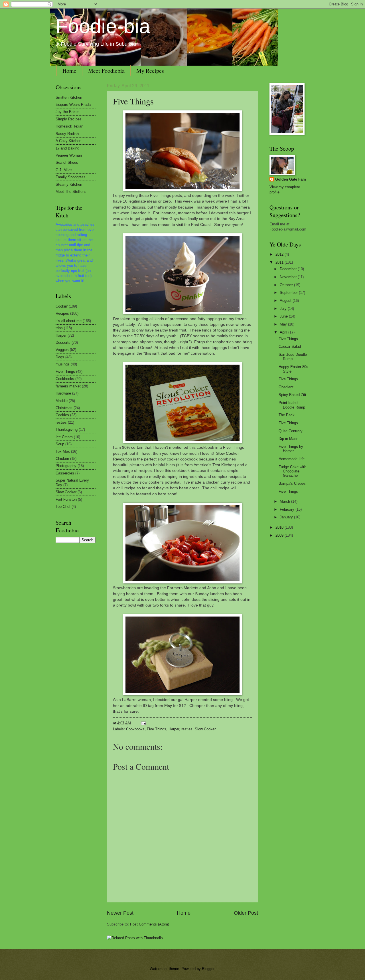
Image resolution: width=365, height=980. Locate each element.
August (286, 300)
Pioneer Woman (69, 155)
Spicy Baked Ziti (292, 395)
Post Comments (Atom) (149, 924)
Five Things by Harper (291, 448)
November (289, 277)
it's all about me (69, 321)
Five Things (133, 101)
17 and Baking (67, 148)
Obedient (286, 387)
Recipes (62, 313)
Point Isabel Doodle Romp (292, 405)
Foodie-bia (103, 26)
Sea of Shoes (67, 162)
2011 (280, 262)
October (287, 285)
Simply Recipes (69, 119)
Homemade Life (292, 459)
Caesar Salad (290, 346)
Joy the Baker (67, 112)
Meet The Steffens (71, 191)
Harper (174, 729)
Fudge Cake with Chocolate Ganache (292, 471)
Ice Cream (64, 437)
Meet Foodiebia (106, 70)
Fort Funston (66, 499)
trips (59, 328)
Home (69, 70)
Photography (66, 466)
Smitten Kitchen (69, 97)
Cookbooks (135, 729)
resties (186, 729)
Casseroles (65, 473)
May (284, 324)
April (284, 332)
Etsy (168, 706)
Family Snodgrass (71, 177)
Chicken (62, 458)
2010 (280, 527)
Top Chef (63, 506)
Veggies (62, 349)
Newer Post (120, 913)
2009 (280, 535)
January (287, 517)
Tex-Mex (63, 451)
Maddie (62, 401)
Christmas (64, 408)
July (284, 308)
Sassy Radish (67, 134)
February (287, 509)
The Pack (287, 415)
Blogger (208, 969)
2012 (280, 254)
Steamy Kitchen (69, 184)
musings (63, 364)
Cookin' (62, 306)
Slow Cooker (205, 729)
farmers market (68, 386)
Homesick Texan (69, 126)
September (289, 292)
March (285, 501)
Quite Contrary (291, 431)
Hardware (63, 393)
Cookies (62, 415)
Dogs (60, 357)
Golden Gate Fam (290, 179)
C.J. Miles (64, 170)
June (284, 316)
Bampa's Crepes (292, 483)
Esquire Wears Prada (73, 104)
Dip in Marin (288, 439)
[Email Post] (142, 723)
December (289, 269)
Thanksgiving (67, 429)
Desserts (63, 342)
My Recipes (150, 70)
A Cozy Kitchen (68, 141)
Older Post (246, 913)
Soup (60, 444)
